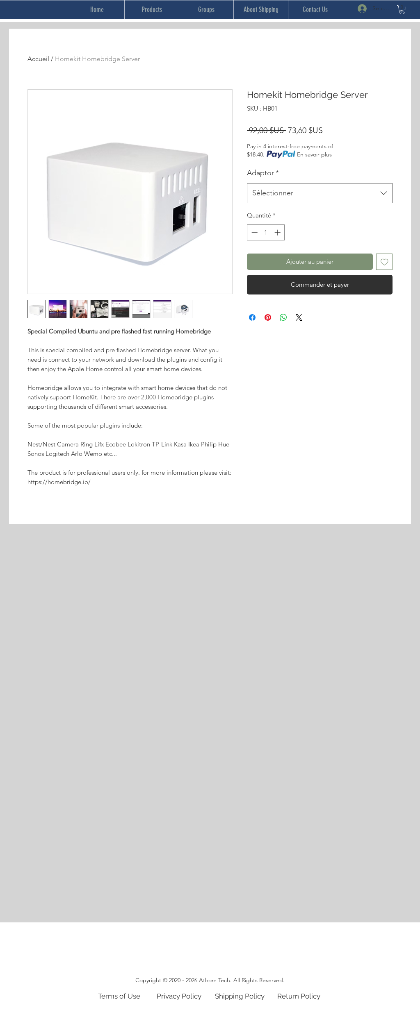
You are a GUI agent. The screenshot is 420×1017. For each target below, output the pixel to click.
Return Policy (298, 996)
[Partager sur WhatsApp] (283, 317)
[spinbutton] (266, 232)
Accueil (38, 59)
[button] (402, 9)
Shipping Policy (240, 996)
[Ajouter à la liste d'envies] (384, 262)
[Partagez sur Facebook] (252, 317)
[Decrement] (253, 232)
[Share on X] (299, 317)
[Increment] (278, 232)
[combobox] (320, 193)
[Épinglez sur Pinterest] (268, 317)
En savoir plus (314, 154)
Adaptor (263, 172)
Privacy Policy (179, 996)
